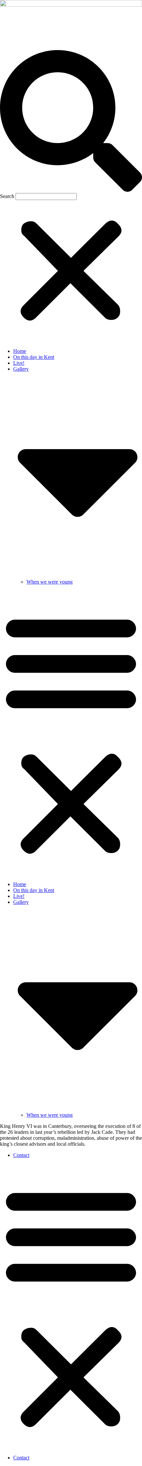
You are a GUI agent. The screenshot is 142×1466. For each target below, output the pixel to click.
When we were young (49, 582)
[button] (71, 121)
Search (7, 196)
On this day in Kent (33, 357)
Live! (18, 363)
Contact (21, 1155)
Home (19, 351)
